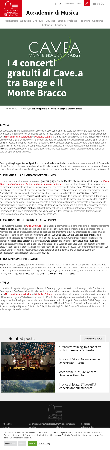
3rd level (38, 20)
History (6, 427)
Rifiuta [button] (21, 443)
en (60, 4)
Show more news (93, 338)
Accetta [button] (32, 443)
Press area (69, 4)
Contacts (60, 25)
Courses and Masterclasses (42, 423)
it (56, 4)
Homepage (11, 20)
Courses (50, 20)
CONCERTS (23, 108)
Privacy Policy (88, 427)
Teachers (84, 20)
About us (25, 20)
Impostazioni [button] (10, 443)
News (79, 4)
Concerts (97, 20)
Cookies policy (44, 443)
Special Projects (67, 20)
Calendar (47, 25)
